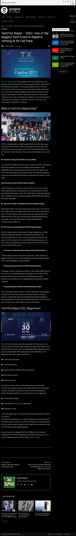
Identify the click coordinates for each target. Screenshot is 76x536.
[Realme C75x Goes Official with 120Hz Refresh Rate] (43, 506)
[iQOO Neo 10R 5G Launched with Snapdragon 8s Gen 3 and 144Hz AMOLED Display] (9, 506)
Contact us (67, 534)
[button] (72, 19)
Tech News (9, 26)
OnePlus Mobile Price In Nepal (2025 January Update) (66, 50)
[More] (34, 453)
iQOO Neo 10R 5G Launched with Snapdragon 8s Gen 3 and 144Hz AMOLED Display (9, 515)
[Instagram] (66, 1)
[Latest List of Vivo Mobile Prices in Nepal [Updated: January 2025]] (55, 42)
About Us (50, 534)
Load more (63, 71)
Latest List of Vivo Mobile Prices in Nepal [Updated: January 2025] (67, 43)
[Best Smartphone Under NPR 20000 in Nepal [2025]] (55, 36)
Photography (18, 403)
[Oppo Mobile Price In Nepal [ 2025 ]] (55, 58)
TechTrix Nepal (6, 82)
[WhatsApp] (29, 453)
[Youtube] (73, 4)
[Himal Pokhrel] (2, 46)
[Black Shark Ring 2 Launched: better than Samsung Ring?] (26, 506)
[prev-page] (2, 521)
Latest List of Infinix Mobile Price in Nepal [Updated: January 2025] (67, 64)
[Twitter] (70, 4)
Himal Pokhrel (10, 46)
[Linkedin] (68, 1)
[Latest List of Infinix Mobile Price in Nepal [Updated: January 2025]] (55, 64)
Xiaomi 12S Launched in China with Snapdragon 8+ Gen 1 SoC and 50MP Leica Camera (39, 467)
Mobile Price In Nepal (60, 29)
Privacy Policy (58, 534)
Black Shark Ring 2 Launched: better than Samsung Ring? (24, 515)
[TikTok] (73, 1)
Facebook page (34, 437)
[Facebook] (63, 1)
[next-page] (6, 521)
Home (3, 26)
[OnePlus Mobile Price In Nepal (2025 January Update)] (55, 50)
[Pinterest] (70, 1)
